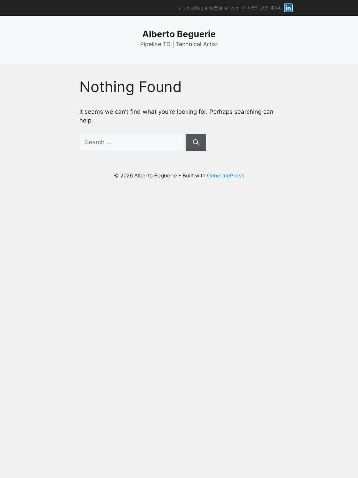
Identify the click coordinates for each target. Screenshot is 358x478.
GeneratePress (225, 175)
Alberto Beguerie (179, 34)
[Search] (196, 142)
